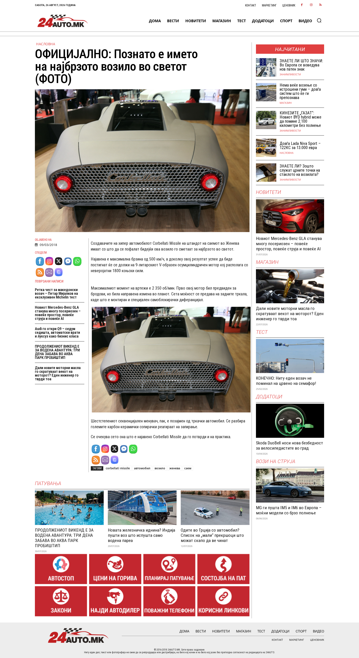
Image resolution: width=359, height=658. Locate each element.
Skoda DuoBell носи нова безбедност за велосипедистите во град (289, 445)
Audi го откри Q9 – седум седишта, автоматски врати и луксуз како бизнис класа (57, 332)
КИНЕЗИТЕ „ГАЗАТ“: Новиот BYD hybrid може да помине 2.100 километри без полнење (300, 119)
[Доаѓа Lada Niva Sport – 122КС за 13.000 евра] (266, 148)
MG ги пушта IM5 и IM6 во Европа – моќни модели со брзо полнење (289, 510)
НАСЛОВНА (45, 44)
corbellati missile (118, 468)
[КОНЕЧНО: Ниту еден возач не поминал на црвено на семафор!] (290, 356)
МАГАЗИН (286, 103)
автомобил (142, 468)
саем (187, 468)
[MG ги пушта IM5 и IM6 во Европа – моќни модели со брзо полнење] (290, 485)
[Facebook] (301, 5)
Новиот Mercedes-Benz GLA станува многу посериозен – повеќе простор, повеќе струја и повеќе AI (58, 313)
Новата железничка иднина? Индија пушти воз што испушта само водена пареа (141, 535)
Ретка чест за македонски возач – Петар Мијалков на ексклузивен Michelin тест (56, 293)
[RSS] (320, 5)
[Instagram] (311, 5)
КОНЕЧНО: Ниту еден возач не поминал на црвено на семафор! (286, 381)
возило (160, 468)
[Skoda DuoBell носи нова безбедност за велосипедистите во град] (290, 421)
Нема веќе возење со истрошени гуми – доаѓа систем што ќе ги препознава (300, 91)
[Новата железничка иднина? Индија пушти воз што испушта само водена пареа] (142, 507)
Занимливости (290, 74)
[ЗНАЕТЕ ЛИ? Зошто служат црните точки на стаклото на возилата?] (266, 172)
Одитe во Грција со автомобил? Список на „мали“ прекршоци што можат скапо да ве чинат (212, 535)
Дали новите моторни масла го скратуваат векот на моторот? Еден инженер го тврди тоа (58, 373)
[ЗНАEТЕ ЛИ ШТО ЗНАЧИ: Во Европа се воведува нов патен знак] (266, 67)
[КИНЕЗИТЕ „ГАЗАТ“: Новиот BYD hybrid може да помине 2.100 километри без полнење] (266, 120)
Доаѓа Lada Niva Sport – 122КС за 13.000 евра (300, 145)
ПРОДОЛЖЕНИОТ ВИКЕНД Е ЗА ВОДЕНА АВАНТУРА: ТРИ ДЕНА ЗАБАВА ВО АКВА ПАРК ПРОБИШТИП (57, 352)
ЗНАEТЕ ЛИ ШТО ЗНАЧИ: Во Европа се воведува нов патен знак (301, 65)
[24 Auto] (63, 20)
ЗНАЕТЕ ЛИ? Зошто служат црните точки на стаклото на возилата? (300, 170)
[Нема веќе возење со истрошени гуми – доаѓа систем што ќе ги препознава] (266, 92)
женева (174, 468)
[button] (319, 20)
